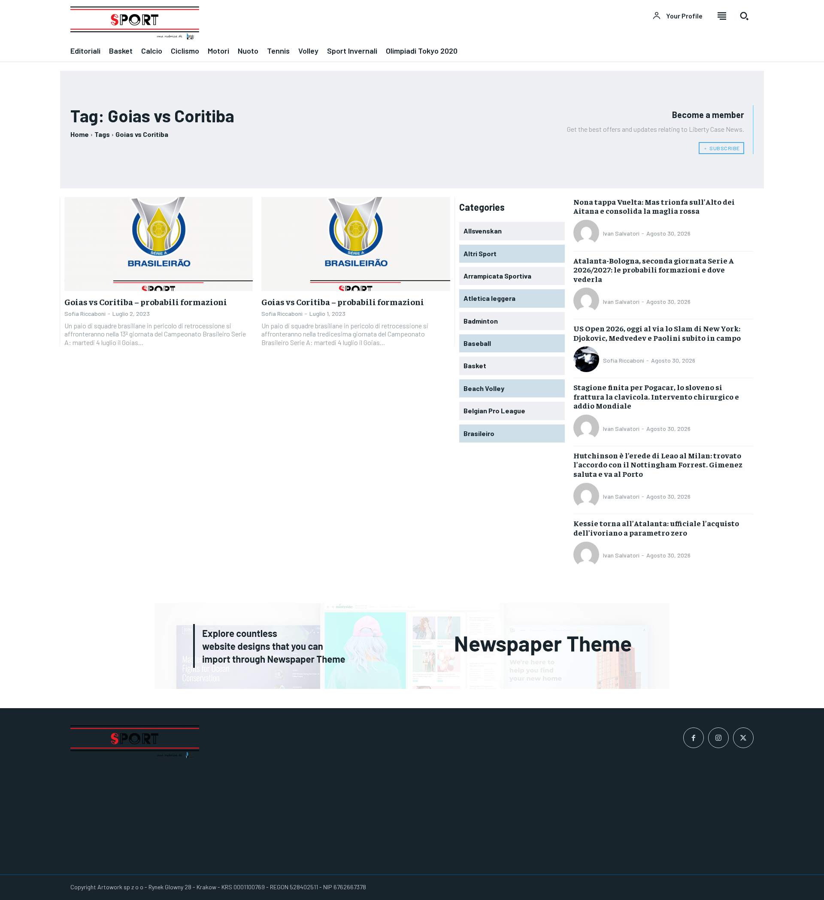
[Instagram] (718, 737)
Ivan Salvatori (621, 233)
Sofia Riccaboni (85, 313)
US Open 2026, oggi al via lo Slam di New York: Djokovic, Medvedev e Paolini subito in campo (657, 332)
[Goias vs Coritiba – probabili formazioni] (158, 244)
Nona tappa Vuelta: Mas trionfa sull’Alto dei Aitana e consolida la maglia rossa (654, 206)
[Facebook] (693, 737)
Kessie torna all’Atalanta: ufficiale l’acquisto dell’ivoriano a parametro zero (656, 527)
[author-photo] (587, 233)
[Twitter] (743, 737)
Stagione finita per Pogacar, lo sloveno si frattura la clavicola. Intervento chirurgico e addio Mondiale (656, 396)
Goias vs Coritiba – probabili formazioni (145, 301)
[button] (744, 15)
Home (79, 134)
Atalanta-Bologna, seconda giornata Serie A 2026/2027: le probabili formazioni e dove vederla (653, 269)
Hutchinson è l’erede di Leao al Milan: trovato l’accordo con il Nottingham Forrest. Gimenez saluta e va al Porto (657, 464)
